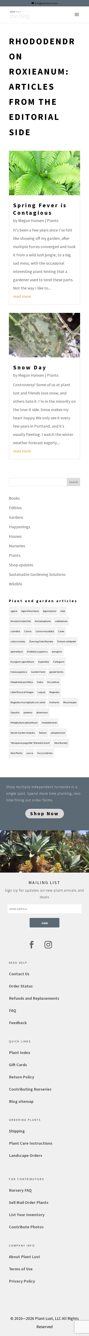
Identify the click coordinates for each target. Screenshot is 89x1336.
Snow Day (30, 367)
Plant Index (19, 1052)
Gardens (16, 517)
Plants (52, 220)
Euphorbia (43, 661)
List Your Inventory (26, 1214)
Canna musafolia (45, 631)
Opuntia (15, 712)
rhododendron (49, 722)
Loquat (41, 692)
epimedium (17, 651)
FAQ (12, 1010)
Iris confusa (53, 682)
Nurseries (17, 545)
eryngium (57, 651)
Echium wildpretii (66, 641)
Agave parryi (49, 611)
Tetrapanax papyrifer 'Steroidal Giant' (30, 742)
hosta (40, 682)
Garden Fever (38, 671)
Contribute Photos (26, 1226)
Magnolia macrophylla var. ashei (28, 702)
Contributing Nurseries (30, 1089)
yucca (29, 753)
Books (14, 498)
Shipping (17, 1130)
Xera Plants (16, 753)
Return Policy (21, 1076)
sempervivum (58, 732)
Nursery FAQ (20, 1190)
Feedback (18, 1022)
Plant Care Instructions (30, 1143)
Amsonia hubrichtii (21, 621)
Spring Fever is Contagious (40, 208)
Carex (61, 631)
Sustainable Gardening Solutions (37, 574)
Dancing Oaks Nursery (41, 641)
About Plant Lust (24, 1256)
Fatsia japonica (19, 671)
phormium (42, 712)
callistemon (61, 621)
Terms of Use (21, 1268)
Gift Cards (18, 1064)
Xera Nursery (61, 742)
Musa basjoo (69, 702)
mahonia (54, 702)
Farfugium (58, 661)
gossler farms (56, 671)
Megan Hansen (31, 220)
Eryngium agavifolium (22, 661)
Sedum (43, 732)
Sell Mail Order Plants (28, 1202)
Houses (15, 536)
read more (22, 296)
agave (14, 611)
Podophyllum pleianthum (24, 722)
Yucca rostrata (45, 753)
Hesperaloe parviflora (22, 682)
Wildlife (15, 583)
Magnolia (54, 692)
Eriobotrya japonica (37, 651)
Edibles (15, 507)
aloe (62, 611)
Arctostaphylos (43, 621)
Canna (27, 631)
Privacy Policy (22, 1281)
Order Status (21, 986)
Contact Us (19, 973)
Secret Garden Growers (23, 732)
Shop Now (44, 813)
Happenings (19, 526)
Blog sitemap (21, 1101)
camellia (15, 631)
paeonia (28, 712)
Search (73, 482)
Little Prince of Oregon (22, 692)
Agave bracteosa (30, 611)
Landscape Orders (25, 1155)
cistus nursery (18, 641)
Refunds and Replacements (34, 998)
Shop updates (21, 564)
